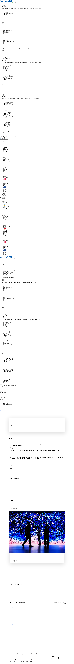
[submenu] (4, 279)
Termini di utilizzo (12, 616)
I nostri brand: (11, 626)
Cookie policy (12, 621)
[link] (8, 2)
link (2, 6)
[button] (4, 195)
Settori (4, 23)
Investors (11, 615)
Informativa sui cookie (15, 648)
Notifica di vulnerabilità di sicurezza (15, 619)
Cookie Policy (29, 661)
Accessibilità (12, 617)
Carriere (4, 60)
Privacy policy (12, 618)
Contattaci (13, 643)
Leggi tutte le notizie (13, 471)
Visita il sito (13, 592)
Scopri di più (4, 10)
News (13, 641)
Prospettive (5, 6)
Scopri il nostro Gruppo (14, 508)
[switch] (0, 136)
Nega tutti (55, 659)
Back (6, 12)
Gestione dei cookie (14, 649)
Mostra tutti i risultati (3, 399)
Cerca (1, 384)
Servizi (4, 46)
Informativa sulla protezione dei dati (17, 650)
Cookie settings (12, 620)
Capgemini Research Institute (6, 275)
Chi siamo (4, 96)
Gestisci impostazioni (55, 656)
